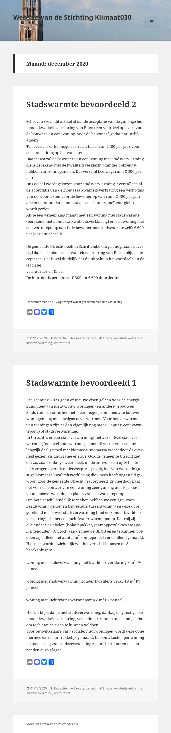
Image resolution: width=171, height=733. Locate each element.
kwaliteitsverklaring (128, 338)
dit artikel (63, 121)
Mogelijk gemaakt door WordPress (52, 724)
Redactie (60, 338)
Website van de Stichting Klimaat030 (72, 17)
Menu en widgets (152, 26)
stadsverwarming (39, 343)
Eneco (107, 338)
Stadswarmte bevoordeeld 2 (81, 104)
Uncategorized (85, 338)
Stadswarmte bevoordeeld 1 (81, 382)
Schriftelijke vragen (96, 246)
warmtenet (62, 343)
